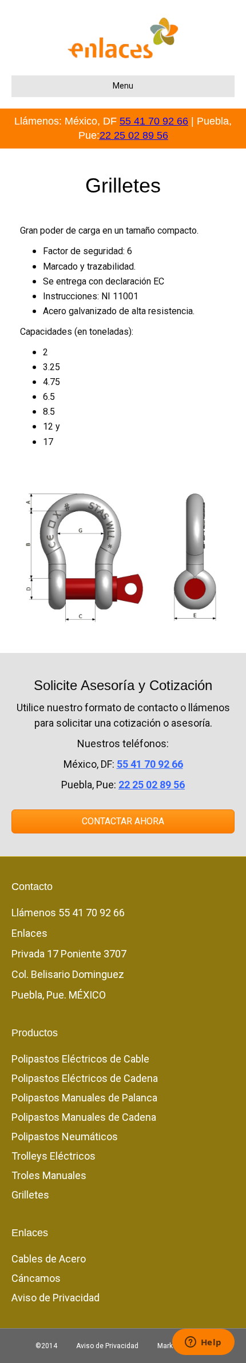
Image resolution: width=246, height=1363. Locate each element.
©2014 (46, 1346)
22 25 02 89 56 (134, 135)
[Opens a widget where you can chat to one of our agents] (203, 1343)
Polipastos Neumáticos (64, 1136)
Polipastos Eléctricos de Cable (80, 1059)
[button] (123, 821)
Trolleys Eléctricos (53, 1156)
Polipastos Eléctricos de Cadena (84, 1078)
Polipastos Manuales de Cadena (83, 1117)
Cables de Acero (48, 1259)
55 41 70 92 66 (154, 121)
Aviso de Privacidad (55, 1298)
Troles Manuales (48, 1175)
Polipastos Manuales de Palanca (84, 1098)
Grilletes (30, 1195)
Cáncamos (36, 1278)
